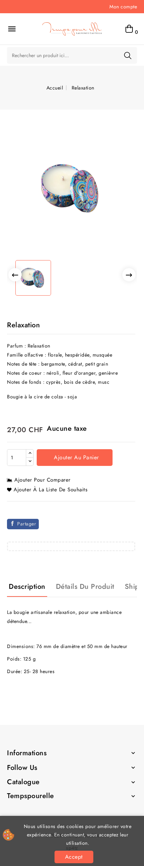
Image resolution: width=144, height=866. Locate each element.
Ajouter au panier (75, 457)
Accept (74, 857)
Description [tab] (27, 587)
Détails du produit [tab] (85, 587)
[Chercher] (128, 55)
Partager (26, 523)
